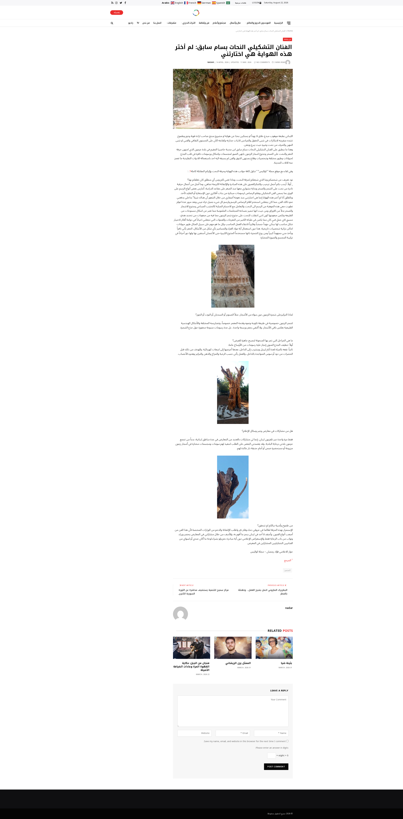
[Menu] (288, 23)
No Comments (263, 62)
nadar (210, 62)
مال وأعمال (235, 23)
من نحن (146, 23)
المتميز (287, 570)
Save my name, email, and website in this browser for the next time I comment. (245, 741)
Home (290, 31)
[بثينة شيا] (274, 648)
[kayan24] (196, 12)
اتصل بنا (157, 23)
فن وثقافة (204, 23)
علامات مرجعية (240, 3)
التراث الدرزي (189, 23)
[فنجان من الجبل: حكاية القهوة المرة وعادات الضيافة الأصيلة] (191, 648)
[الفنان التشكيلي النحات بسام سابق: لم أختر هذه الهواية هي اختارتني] (233, 99)
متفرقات (171, 23)
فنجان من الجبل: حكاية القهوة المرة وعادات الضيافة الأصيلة (191, 666)
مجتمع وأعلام (219, 23)
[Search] (111, 23)
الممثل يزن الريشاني (238, 663)
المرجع (287, 560)
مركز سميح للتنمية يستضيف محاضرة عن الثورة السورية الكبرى (204, 592)
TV (138, 23)
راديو (130, 23)
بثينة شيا (286, 663)
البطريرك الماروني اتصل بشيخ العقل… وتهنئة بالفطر (262, 592)
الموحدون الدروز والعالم (259, 23)
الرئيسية (278, 23)
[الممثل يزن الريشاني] (232, 648)
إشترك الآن (116, 13)
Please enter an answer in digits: (271, 748)
